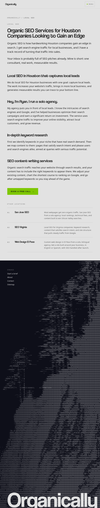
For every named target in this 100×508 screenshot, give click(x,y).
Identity (12, 388)
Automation (45, 388)
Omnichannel (28, 388)
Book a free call (23, 191)
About (9, 277)
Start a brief (12, 273)
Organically (13, 18)
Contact (10, 281)
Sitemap (10, 284)
